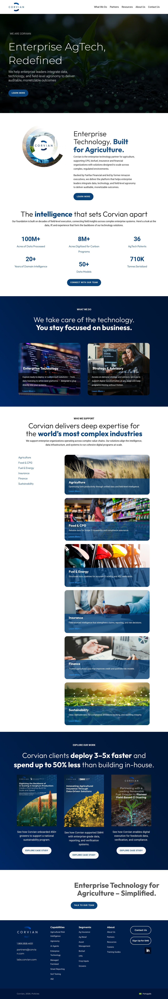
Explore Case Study (36, 850)
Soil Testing (55, 974)
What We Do (100, 7)
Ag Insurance (84, 932)
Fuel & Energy (26, 467)
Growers (82, 966)
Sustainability (26, 483)
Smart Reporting (57, 969)
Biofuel (82, 951)
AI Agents (54, 946)
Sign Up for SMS (140, 940)
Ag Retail (83, 937)
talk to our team (84, 905)
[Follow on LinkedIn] (148, 950)
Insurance (24, 473)
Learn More (18, 93)
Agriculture (24, 457)
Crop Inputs (84, 961)
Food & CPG (25, 462)
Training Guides (114, 952)
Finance (23, 478)
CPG (81, 956)
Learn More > (29, 391)
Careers (110, 947)
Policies (35, 993)
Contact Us (154, 7)
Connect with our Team (84, 282)
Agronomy (54, 941)
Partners (114, 7)
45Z (52, 979)
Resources (127, 7)
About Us (140, 7)
